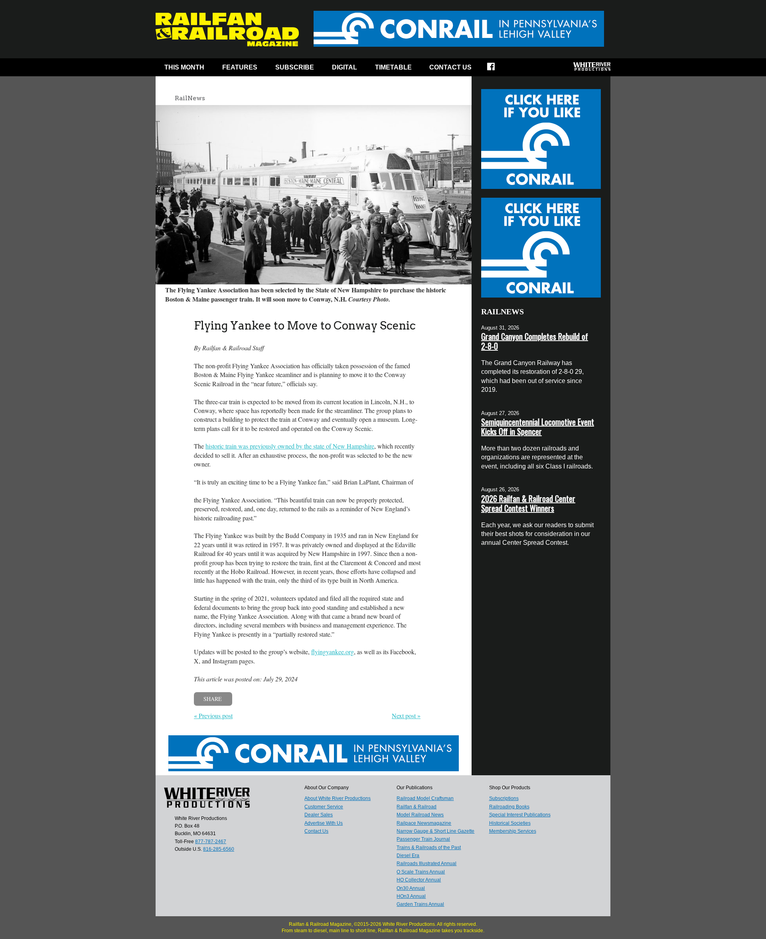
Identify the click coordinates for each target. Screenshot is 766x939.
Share (212, 699)
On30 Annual (411, 888)
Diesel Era (408, 855)
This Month (184, 67)
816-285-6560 (218, 849)
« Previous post (213, 715)
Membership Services (512, 831)
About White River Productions (337, 798)
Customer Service (323, 807)
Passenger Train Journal (423, 839)
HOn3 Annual (411, 896)
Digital (344, 67)
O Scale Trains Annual (421, 872)
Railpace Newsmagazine (424, 823)
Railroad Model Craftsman (425, 798)
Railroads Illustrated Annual (426, 863)
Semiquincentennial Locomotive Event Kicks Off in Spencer (537, 426)
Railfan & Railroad (416, 807)
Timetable (393, 67)
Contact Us (450, 67)
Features (239, 67)
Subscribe (294, 67)
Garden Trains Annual (420, 904)
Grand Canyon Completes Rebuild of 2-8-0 (534, 341)
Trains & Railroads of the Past (429, 847)
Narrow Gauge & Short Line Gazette (435, 831)
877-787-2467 (210, 841)
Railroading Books (509, 807)
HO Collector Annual (419, 880)
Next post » (406, 715)
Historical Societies (510, 823)
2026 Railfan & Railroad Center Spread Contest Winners (528, 503)
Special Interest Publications (520, 815)
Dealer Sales (318, 815)
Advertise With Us (323, 823)
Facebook (496, 69)
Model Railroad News (420, 815)
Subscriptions (504, 798)
